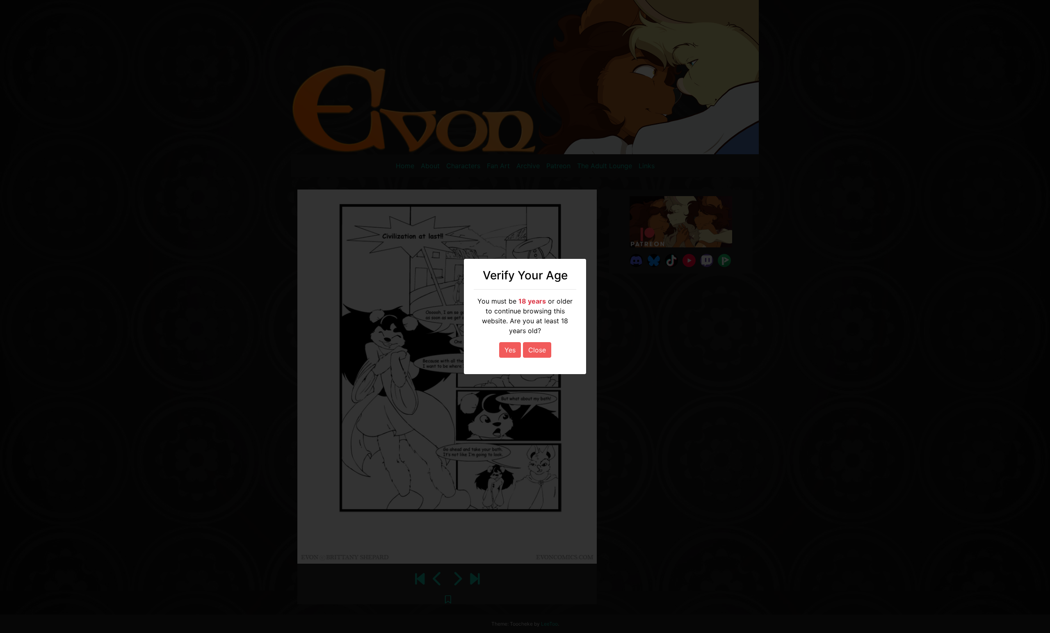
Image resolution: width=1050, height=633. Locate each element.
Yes (510, 350)
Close (537, 350)
